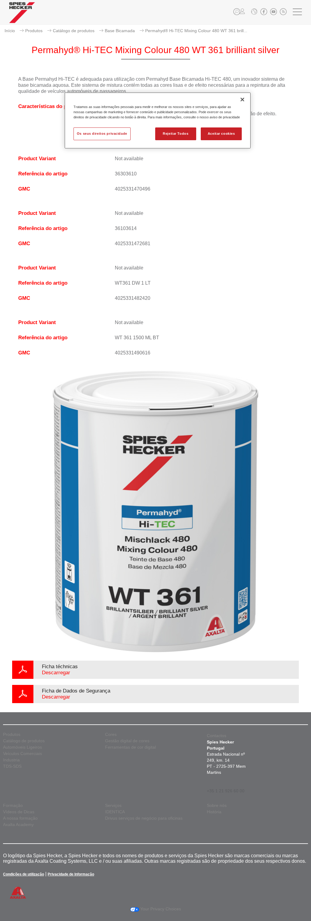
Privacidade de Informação (71, 874)
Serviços (113, 805)
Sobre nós (217, 805)
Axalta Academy (18, 824)
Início (10, 30)
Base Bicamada (120, 30)
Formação (13, 805)
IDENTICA (115, 812)
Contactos (216, 735)
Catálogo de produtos (73, 30)
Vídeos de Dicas (18, 812)
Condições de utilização (23, 874)
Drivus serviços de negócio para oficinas (144, 818)
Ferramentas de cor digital (130, 747)
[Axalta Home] (22, 17)
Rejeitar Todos (175, 133)
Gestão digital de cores (127, 741)
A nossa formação (20, 818)
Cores (111, 734)
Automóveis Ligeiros (22, 747)
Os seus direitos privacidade (102, 133)
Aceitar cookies (221, 133)
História (214, 812)
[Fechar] (242, 99)
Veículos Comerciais (22, 753)
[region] (157, 120)
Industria (11, 760)
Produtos (34, 30)
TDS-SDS (12, 766)
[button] (236, 11)
